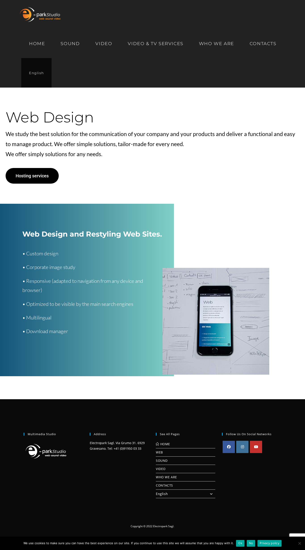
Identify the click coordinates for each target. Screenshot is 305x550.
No (251, 543)
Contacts (164, 485)
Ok (240, 543)
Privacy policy (269, 543)
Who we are (166, 477)
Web (159, 452)
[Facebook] (229, 447)
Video (161, 469)
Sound (162, 460)
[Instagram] (242, 447)
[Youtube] (256, 447)
